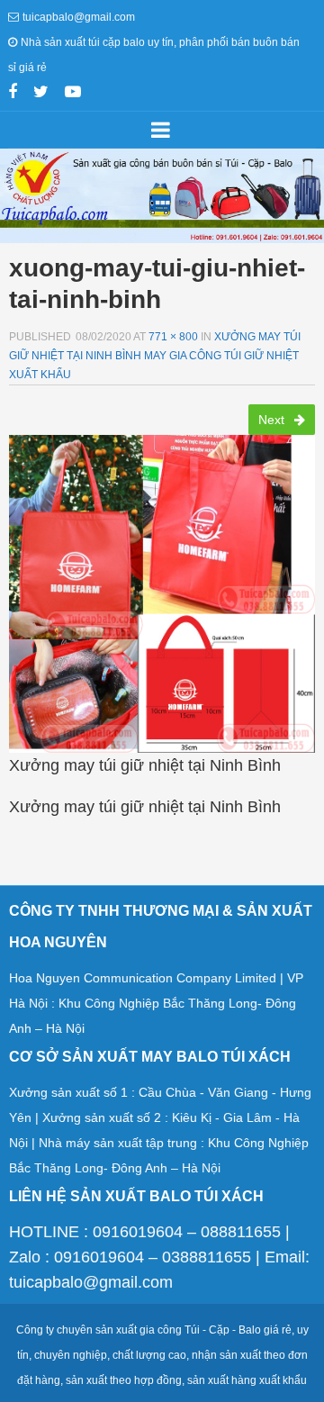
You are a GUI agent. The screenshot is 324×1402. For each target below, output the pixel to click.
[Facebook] (12, 93)
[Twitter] (41, 93)
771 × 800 (173, 336)
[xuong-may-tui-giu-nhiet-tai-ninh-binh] (162, 588)
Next (273, 419)
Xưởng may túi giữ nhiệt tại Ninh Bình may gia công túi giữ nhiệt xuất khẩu (155, 355)
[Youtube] (73, 93)
